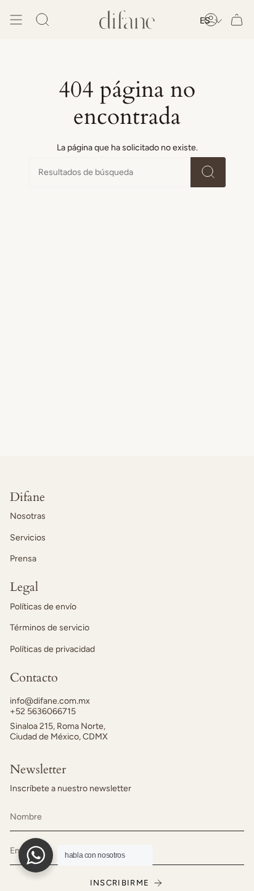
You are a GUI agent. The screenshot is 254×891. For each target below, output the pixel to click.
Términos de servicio (49, 627)
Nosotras (28, 516)
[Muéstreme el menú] (16, 20)
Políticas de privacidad (52, 649)
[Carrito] (237, 20)
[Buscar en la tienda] (208, 172)
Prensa (23, 558)
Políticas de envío (43, 606)
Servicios (28, 537)
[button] (211, 20)
